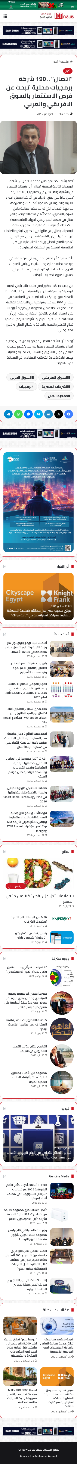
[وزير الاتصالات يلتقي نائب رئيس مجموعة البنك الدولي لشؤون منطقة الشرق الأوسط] (62, 1237)
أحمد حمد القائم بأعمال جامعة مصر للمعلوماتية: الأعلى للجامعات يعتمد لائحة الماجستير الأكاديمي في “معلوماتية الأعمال (25, 740)
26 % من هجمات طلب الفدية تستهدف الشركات (29, 919)
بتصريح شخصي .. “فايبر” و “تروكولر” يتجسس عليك (31, 935)
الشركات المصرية (54, 386)
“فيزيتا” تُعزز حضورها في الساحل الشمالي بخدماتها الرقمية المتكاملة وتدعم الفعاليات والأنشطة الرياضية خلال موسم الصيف (26, 767)
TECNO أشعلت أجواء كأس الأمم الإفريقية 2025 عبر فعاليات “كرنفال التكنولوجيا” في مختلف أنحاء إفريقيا (26, 1191)
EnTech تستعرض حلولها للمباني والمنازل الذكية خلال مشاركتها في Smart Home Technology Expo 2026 (25, 794)
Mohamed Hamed (46, 1456)
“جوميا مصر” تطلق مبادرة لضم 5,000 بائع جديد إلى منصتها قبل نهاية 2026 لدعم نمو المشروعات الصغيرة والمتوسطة (20, 1347)
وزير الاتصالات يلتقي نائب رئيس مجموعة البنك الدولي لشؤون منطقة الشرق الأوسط (27, 1234)
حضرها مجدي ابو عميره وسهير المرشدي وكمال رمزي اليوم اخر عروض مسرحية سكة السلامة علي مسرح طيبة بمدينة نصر (25, 1000)
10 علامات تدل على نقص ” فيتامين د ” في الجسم (40, 898)
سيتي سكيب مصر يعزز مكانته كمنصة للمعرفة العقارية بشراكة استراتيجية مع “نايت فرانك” (39, 612)
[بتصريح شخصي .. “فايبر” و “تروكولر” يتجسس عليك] (62, 937)
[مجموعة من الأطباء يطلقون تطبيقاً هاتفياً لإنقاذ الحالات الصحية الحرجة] (62, 1082)
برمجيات (25, 386)
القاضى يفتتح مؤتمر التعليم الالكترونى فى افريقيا (29, 1049)
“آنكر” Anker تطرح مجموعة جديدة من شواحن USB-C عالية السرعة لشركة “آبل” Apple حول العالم (25, 1214)
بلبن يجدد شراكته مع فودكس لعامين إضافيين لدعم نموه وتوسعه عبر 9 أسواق (28, 668)
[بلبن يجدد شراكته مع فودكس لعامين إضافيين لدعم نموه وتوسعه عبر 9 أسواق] (62, 669)
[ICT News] (57, 16)
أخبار (55, 61)
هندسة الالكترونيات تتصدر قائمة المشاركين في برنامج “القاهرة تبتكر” (26, 1024)
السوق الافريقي (55, 377)
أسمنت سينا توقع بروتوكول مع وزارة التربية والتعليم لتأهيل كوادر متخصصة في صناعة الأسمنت (26, 647)
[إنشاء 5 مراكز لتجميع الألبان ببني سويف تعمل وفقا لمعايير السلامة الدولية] (62, 1286)
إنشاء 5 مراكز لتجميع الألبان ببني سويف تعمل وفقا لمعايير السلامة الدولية (27, 1284)
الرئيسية (65, 61)
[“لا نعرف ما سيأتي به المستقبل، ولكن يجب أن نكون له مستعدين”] (62, 976)
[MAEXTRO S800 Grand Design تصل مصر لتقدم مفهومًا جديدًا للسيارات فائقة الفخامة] (20, 1376)
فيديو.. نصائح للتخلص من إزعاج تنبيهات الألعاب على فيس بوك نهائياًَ (39, 1154)
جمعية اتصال (58, 395)
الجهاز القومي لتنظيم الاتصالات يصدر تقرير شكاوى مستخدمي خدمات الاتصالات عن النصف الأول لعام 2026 (26, 690)
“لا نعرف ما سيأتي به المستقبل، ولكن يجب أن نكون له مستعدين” (26, 969)
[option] (38, 596)
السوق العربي (21, 377)
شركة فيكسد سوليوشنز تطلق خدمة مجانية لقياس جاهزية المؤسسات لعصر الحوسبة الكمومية (57, 1345)
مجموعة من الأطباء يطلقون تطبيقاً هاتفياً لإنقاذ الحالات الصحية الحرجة (29, 1077)
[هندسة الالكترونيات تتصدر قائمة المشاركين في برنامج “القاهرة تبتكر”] (62, 1029)
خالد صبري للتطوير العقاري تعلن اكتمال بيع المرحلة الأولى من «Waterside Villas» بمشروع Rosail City (25, 715)
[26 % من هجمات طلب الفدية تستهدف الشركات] (62, 919)
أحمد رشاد (64, 113)
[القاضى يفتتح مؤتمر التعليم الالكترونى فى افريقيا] (62, 1056)
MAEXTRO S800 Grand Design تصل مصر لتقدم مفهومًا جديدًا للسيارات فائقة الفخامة (22, 1396)
